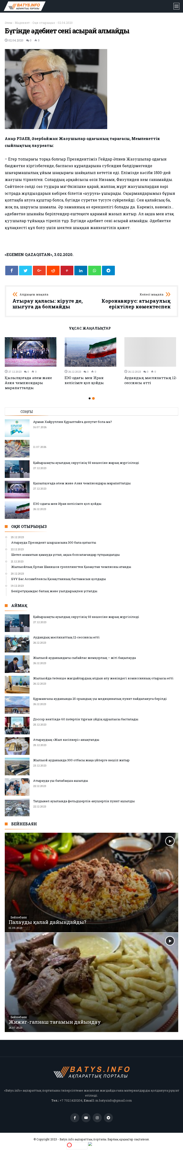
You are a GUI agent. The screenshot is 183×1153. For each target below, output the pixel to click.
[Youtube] (86, 1118)
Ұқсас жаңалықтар (90, 329)
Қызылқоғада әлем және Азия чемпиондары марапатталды (28, 382)
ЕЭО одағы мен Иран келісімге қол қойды (84, 380)
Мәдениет (22, 23)
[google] (39, 270)
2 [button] (93, 398)
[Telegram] (108, 1118)
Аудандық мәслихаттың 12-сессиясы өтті (150, 380)
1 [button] (90, 398)
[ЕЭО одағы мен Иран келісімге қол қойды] (92, 352)
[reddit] (53, 270)
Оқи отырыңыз (43, 23)
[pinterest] (67, 270)
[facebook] (11, 270)
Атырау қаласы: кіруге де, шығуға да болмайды (47, 301)
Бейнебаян (19, 917)
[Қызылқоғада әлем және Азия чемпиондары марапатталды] (32, 352)
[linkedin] (80, 270)
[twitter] (25, 270)
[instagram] (97, 1118)
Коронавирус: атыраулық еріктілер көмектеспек (136, 301)
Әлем (8, 23)
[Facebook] (74, 1118)
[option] (32, 364)
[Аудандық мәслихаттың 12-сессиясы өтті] (151, 352)
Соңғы (26, 411)
